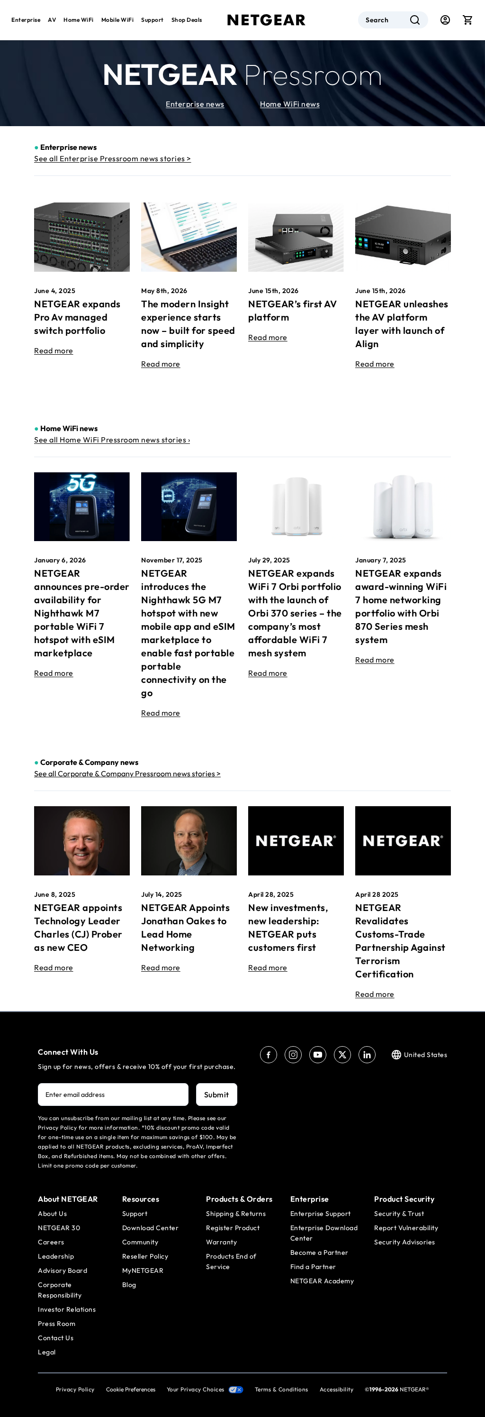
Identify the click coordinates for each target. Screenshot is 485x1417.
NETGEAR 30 (59, 1228)
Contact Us (55, 1338)
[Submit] (415, 20)
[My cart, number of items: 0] (468, 20)
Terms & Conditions (281, 1389)
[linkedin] (367, 1054)
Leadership (56, 1256)
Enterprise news (195, 104)
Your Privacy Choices (196, 1389)
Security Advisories (404, 1242)
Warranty (221, 1242)
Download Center (150, 1228)
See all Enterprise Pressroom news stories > (112, 158)
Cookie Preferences (130, 1389)
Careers (51, 1242)
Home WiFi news (290, 104)
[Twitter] (342, 1054)
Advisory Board (62, 1270)
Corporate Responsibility (59, 1289)
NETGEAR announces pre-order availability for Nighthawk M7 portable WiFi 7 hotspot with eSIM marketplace (82, 613)
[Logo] (266, 20)
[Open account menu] (445, 19)
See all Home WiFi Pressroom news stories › (112, 439)
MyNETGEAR (143, 1270)
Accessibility (337, 1389)
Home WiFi (78, 19)
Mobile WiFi (117, 19)
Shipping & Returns (236, 1213)
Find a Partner (313, 1266)
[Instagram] (293, 1054)
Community (140, 1242)
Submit (216, 1094)
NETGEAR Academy (322, 1281)
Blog (129, 1284)
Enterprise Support (320, 1213)
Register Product (233, 1228)
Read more (53, 350)
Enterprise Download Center (324, 1233)
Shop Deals (186, 19)
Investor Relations (67, 1309)
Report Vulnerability (406, 1228)
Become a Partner (319, 1252)
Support (152, 19)
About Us (52, 1213)
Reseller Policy (145, 1256)
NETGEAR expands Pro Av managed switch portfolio (77, 317)
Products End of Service (231, 1261)
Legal (47, 1352)
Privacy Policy (75, 1389)
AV (52, 19)
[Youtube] (317, 1054)
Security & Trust (399, 1213)
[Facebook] (268, 1054)
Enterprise (25, 19)
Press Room (56, 1323)
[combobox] (393, 19)
